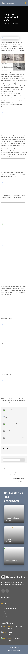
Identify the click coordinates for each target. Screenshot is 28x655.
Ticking (20, 481)
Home (5, 601)
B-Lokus (9, 539)
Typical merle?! (11, 560)
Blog (5, 611)
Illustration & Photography (10, 608)
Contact (5, 616)
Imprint (10, 650)
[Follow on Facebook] (3, 591)
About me (6, 603)
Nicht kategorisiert (15, 23)
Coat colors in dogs (8, 606)
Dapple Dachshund (13, 518)
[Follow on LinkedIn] (7, 591)
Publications (6, 614)
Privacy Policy (16, 650)
